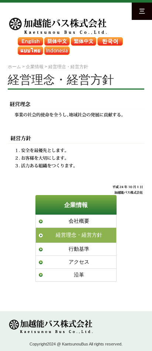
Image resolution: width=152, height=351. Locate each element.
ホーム (14, 66)
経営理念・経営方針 (79, 235)
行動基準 (79, 249)
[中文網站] (83, 39)
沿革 (79, 275)
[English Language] (30, 39)
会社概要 (79, 221)
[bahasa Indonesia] (57, 48)
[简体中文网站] (57, 39)
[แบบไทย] (30, 48)
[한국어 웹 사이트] (110, 39)
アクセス (79, 262)
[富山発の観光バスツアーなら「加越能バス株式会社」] (57, 19)
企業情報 (76, 204)
